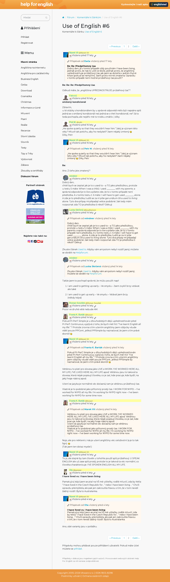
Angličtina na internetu (33, 67)
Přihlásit (25, 37)
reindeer (73, 176)
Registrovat (27, 43)
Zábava (25, 165)
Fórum (70, 17)
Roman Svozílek (85, 303)
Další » (136, 46)
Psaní (24, 119)
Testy (23, 147)
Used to (82, 249)
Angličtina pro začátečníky (35, 73)
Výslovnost (26, 159)
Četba (24, 85)
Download (26, 90)
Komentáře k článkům (89, 17)
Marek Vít (79, 53)
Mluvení (25, 113)
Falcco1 (73, 96)
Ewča (87, 61)
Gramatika (26, 96)
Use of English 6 (93, 31)
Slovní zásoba (28, 136)
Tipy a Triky (27, 153)
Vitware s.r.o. (87, 573)
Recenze (25, 130)
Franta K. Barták (81, 315)
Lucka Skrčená (82, 210)
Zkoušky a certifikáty (32, 170)
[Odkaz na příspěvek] (68, 61)
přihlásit (78, 549)
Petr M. (75, 122)
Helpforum (82, 252)
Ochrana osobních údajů (95, 576)
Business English (29, 79)
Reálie (24, 125)
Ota (75, 470)
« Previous (115, 46)
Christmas (26, 102)
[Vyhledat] (46, 17)
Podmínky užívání (71, 576)
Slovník (25, 142)
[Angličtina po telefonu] (35, 216)
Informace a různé (31, 107)
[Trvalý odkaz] (95, 55)
